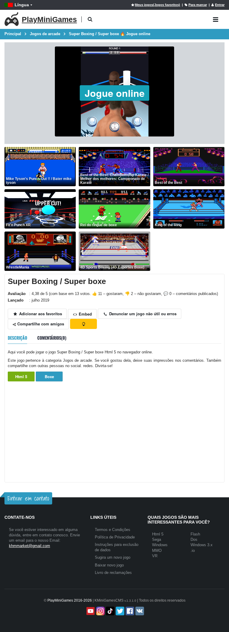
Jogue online (115, 93)
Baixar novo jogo (109, 565)
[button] (90, 19)
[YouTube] (90, 611)
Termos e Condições (112, 529)
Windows (160, 545)
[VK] (139, 611)
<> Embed (82, 314)
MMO (157, 550)
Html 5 (21, 376)
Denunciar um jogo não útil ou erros (142, 313)
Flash (195, 534)
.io (193, 550)
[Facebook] (129, 611)
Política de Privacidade (115, 537)
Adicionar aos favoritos (40, 313)
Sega (156, 539)
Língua (22, 4)
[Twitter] (119, 611)
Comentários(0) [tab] (51, 338)
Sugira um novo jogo (112, 557)
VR (154, 556)
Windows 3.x (202, 545)
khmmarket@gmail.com (29, 546)
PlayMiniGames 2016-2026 (69, 600)
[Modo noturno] (83, 324)
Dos (194, 539)
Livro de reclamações (113, 572)
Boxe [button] (49, 376)
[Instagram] (100, 611)
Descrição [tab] (17, 338)
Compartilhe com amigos (40, 324)
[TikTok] (109, 611)
